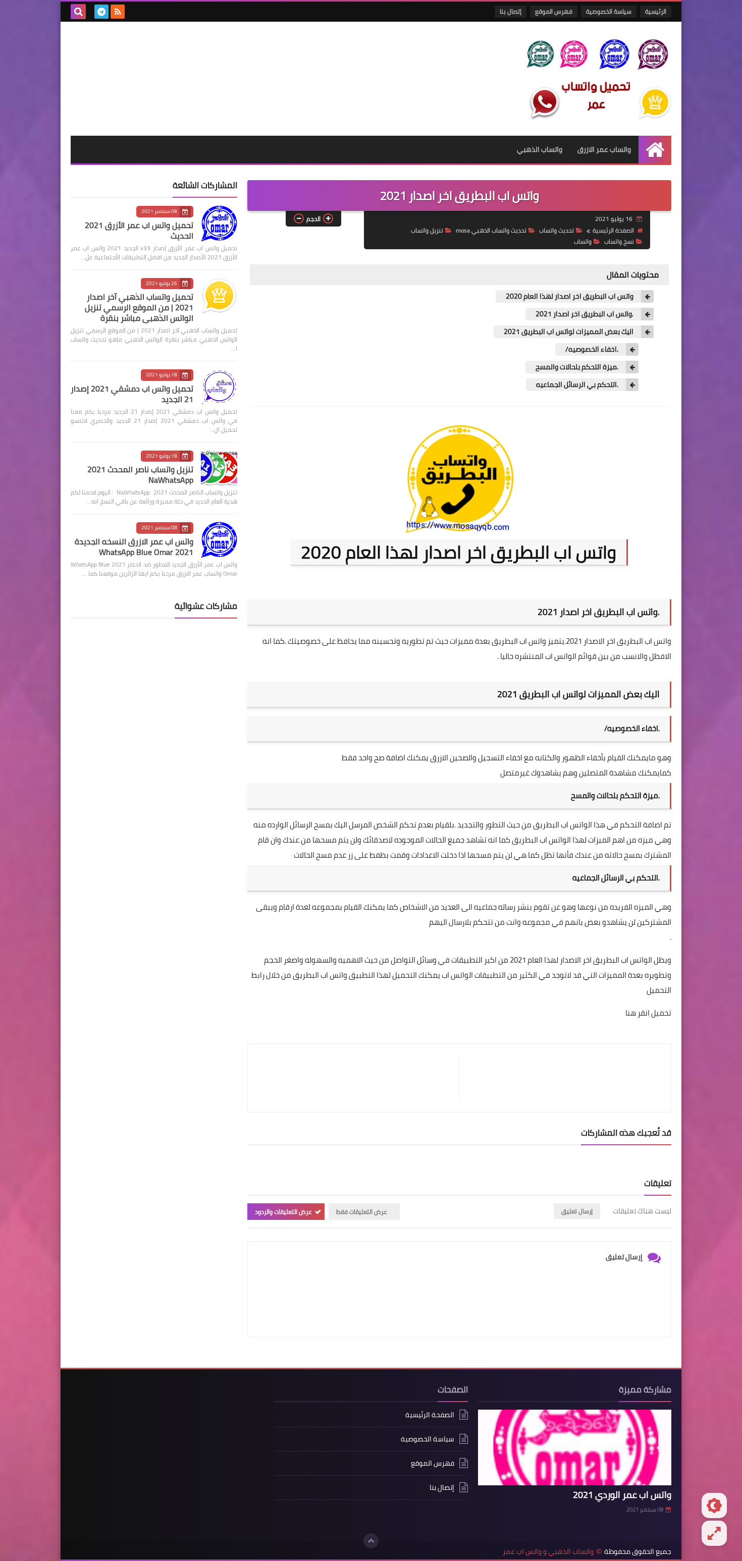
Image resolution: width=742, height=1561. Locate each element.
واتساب (583, 241)
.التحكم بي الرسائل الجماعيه (577, 384)
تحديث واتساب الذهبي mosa (491, 230)
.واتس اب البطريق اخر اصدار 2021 (584, 314)
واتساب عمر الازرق (604, 149)
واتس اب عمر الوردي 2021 (622, 1494)
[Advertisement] (167, 1455)
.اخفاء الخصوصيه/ (591, 349)
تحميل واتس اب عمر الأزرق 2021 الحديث (139, 230)
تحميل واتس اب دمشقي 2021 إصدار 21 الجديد (132, 394)
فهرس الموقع (553, 11)
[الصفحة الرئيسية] (655, 149)
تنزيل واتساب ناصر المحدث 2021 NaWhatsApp (140, 474)
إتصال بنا (510, 11)
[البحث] (78, 11)
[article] (358, 1078)
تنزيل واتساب (427, 230)
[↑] (371, 1540)
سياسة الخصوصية (608, 11)
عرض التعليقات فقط (361, 1211)
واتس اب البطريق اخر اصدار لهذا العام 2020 (569, 296)
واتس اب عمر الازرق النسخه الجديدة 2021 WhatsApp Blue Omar (134, 547)
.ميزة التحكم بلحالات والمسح (577, 367)
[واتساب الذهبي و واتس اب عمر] (598, 79)
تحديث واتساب (556, 230)
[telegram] (101, 12)
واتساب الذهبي (539, 149)
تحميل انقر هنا (648, 1013)
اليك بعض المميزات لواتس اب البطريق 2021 (568, 331)
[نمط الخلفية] (714, 1533)
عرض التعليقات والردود (283, 1211)
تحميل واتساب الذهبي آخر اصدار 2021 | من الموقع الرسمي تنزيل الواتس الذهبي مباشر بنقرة (139, 307)
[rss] (118, 12)
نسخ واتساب (619, 241)
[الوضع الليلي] (714, 1505)
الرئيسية (655, 11)
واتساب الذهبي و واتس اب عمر (548, 1551)
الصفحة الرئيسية (613, 230)
